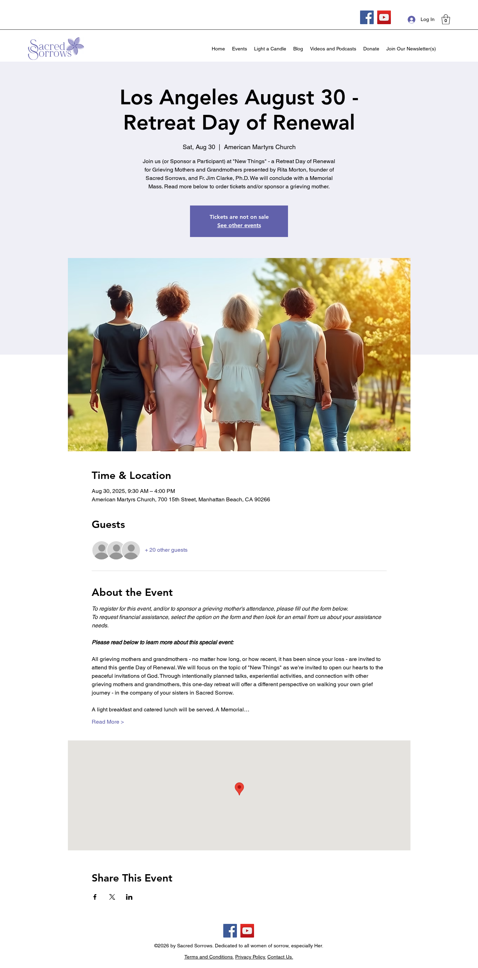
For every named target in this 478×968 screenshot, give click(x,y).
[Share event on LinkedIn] (129, 897)
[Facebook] (367, 17)
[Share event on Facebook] (95, 897)
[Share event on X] (112, 897)
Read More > (108, 721)
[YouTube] (384, 17)
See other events (239, 225)
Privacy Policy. (250, 957)
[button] (446, 19)
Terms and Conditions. (209, 957)
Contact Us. (280, 957)
